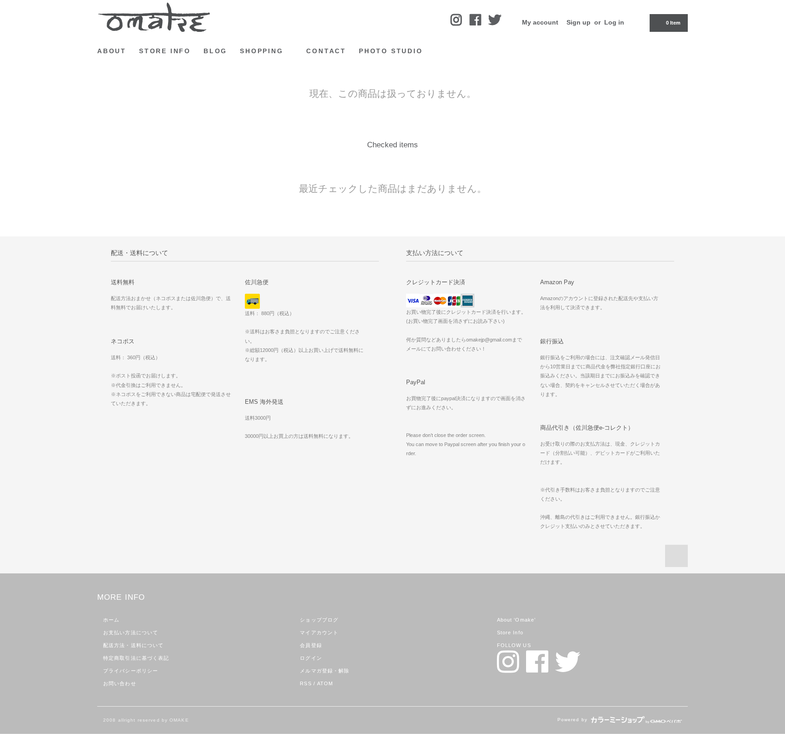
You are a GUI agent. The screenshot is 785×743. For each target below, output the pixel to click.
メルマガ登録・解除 (324, 670)
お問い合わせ (119, 683)
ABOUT (111, 51)
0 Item (673, 22)
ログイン (311, 658)
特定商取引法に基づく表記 (136, 658)
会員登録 (311, 645)
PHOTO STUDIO (391, 51)
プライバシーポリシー (130, 670)
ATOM (325, 683)
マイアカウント (319, 632)
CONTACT (326, 51)
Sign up (578, 22)
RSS (305, 683)
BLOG (215, 51)
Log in (614, 22)
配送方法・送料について (133, 645)
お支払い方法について (130, 632)
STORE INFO (165, 51)
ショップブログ (319, 620)
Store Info (510, 632)
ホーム (111, 620)
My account (540, 22)
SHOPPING (263, 51)
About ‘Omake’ (516, 620)
